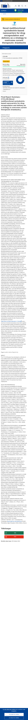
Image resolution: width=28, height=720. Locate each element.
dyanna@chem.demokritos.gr (14, 521)
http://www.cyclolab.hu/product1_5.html (11, 321)
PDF (15, 536)
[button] (18, 5)
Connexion (15, 5)
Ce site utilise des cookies (9, 709)
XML (15, 532)
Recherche (22, 5)
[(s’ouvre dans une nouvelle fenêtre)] (5, 5)
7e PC (4, 14)
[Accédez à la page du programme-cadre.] (14, 23)
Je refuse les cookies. (14, 717)
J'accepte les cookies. (14, 714)
